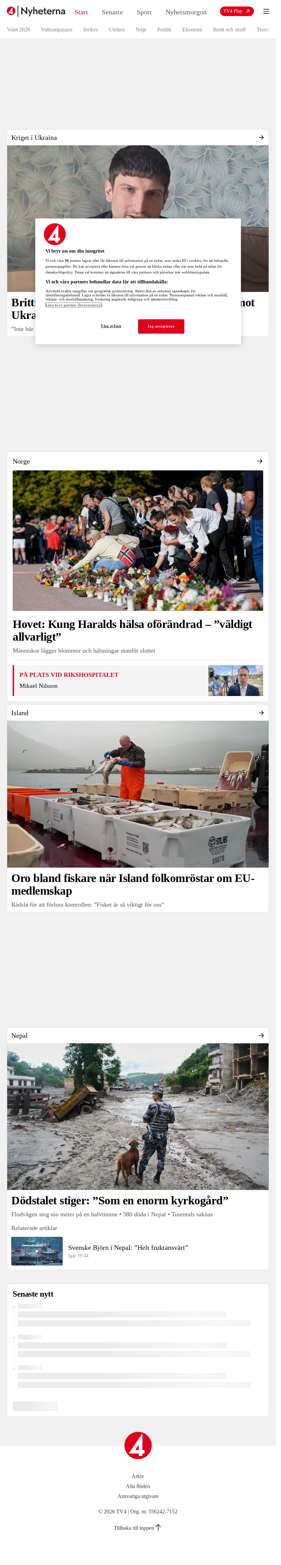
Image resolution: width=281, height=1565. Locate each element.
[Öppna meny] (266, 11)
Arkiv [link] (138, 1476)
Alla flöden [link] (138, 1486)
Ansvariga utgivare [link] (138, 1496)
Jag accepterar (161, 326)
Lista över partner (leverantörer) (74, 305)
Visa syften (111, 326)
